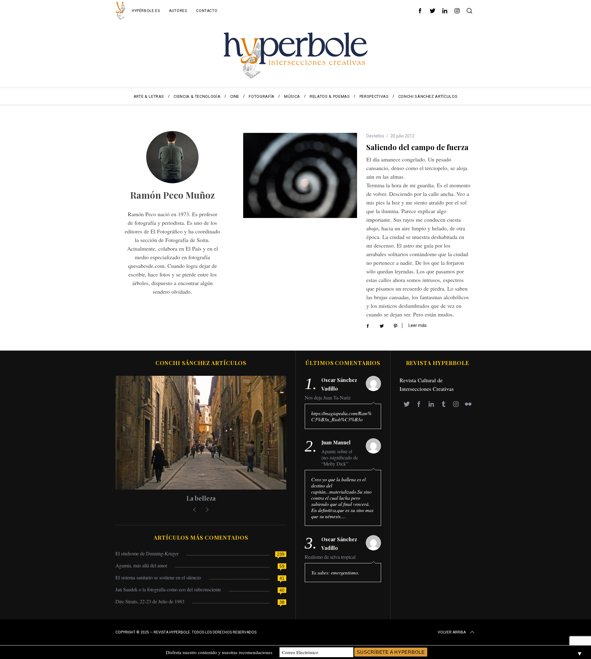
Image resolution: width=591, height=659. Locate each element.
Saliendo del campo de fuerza (417, 147)
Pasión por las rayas (201, 498)
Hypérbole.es (146, 11)
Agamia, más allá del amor (141, 565)
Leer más (417, 325)
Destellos (375, 135)
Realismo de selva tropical (330, 557)
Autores (178, 11)
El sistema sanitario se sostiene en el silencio (158, 577)
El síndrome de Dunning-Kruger (147, 553)
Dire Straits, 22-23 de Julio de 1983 (149, 601)
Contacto (206, 11)
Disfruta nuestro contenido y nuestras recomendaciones (219, 652)
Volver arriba (452, 632)
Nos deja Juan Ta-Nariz (328, 398)
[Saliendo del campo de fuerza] (300, 175)
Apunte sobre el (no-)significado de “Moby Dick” (339, 457)
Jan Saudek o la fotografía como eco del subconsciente (168, 589)
